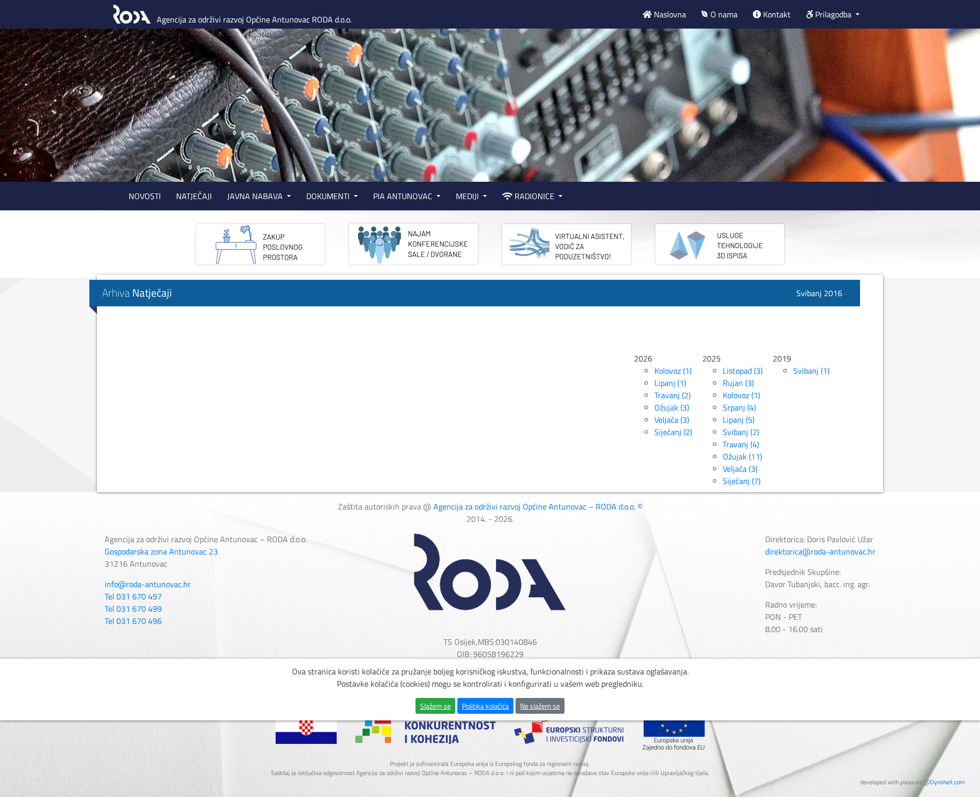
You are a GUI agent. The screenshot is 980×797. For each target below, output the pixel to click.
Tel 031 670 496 (133, 621)
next (951, 130)
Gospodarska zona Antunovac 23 (161, 551)
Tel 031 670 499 (133, 608)
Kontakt (776, 14)
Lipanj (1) (670, 383)
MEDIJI (468, 196)
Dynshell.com (947, 782)
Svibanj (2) (741, 432)
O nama (723, 14)
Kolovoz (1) (673, 371)
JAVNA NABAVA (256, 196)
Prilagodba (833, 14)
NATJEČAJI (194, 196)
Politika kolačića (485, 706)
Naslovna (669, 14)
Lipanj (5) (738, 420)
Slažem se (435, 706)
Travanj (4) (741, 444)
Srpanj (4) (739, 407)
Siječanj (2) (673, 432)
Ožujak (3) (671, 407)
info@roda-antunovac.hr (148, 584)
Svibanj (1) (811, 371)
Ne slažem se (540, 706)
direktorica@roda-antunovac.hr (820, 551)
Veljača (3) (671, 420)
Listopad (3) (743, 371)
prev (28, 130)
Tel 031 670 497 (133, 596)
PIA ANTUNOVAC (403, 196)
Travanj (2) (672, 395)
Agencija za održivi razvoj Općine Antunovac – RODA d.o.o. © (538, 506)
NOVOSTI (145, 196)
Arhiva (137, 292)
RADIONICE (534, 196)
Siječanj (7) (742, 481)
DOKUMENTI (329, 196)
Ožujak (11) (742, 456)
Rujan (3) (738, 383)
